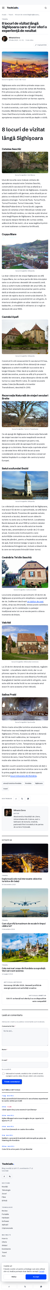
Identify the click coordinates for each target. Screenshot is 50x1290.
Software (5, 1221)
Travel (10, 15)
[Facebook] (4, 1176)
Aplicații (5, 1225)
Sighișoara (39, 783)
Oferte (4, 1242)
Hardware (5, 1218)
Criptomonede (7, 1228)
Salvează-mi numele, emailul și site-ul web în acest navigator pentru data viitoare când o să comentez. (25, 1075)
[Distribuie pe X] (22, 798)
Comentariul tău (8, 1026)
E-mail (5, 1060)
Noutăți (5, 1187)
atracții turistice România (12, 783)
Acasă (4, 15)
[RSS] (9, 1176)
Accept (36, 1277)
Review (4, 1211)
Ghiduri (4, 1245)
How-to (5, 1238)
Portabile (5, 1214)
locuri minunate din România (23, 776)
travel (5, 789)
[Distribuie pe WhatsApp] (28, 798)
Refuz (14, 1277)
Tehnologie (6, 1190)
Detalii (41, 1271)
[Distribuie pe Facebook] (15, 798)
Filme (4, 1197)
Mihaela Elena (14, 38)
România (28, 783)
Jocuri (4, 1194)
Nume (4, 1049)
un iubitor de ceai (35, 601)
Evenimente (6, 1249)
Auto (4, 1256)
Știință (4, 1201)
